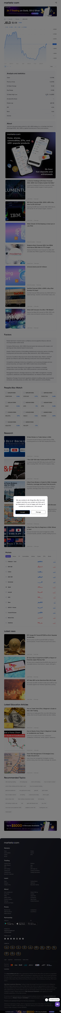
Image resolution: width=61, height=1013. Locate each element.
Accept (22, 512)
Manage (38, 512)
